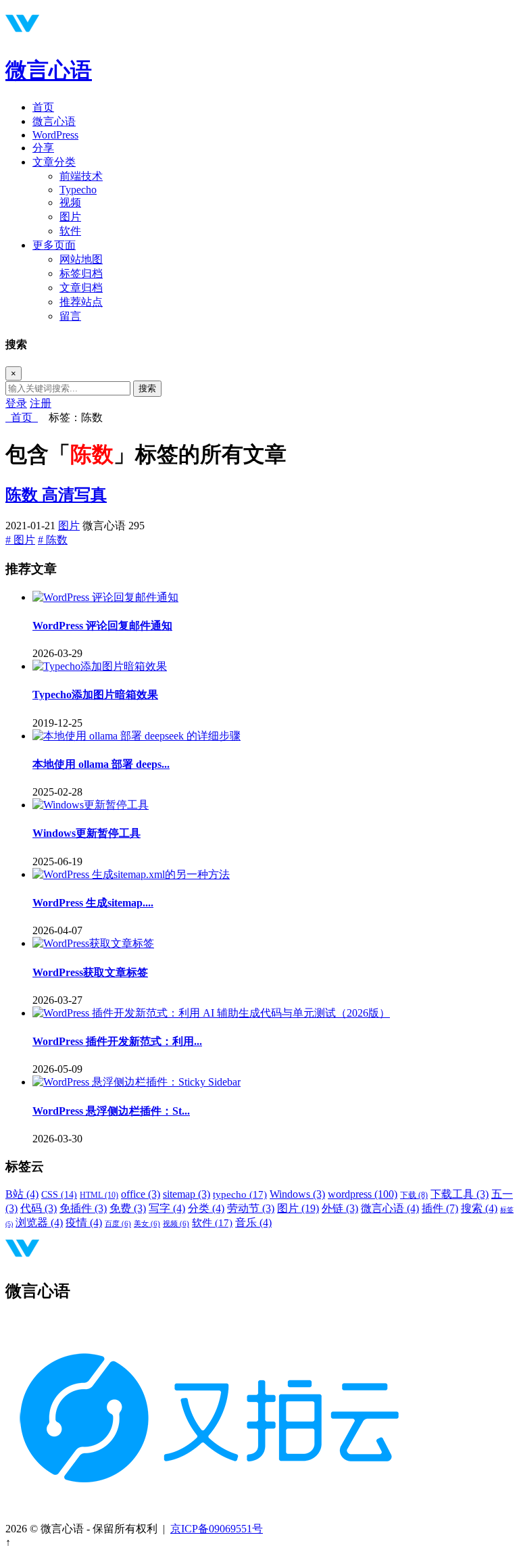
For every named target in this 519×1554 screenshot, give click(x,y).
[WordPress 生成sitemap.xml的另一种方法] (131, 874)
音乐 (253, 1222)
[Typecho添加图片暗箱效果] (99, 666)
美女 (147, 1224)
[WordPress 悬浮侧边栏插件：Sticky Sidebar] (136, 1082)
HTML (99, 1195)
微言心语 (48, 70)
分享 (43, 147)
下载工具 (459, 1194)
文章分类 (54, 162)
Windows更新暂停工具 (86, 833)
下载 (414, 1195)
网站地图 (81, 259)
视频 (70, 202)
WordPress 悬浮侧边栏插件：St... (111, 1111)
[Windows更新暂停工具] (90, 804)
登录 (16, 403)
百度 (118, 1224)
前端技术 (81, 176)
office (140, 1194)
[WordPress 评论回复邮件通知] (105, 597)
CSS (59, 1195)
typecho (240, 1194)
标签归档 (81, 273)
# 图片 (20, 539)
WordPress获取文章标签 (90, 972)
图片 (70, 216)
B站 (22, 1194)
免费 (127, 1208)
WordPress (55, 135)
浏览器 (39, 1222)
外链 (340, 1208)
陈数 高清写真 (56, 495)
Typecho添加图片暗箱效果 (95, 694)
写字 (167, 1208)
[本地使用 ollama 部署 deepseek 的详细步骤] (136, 736)
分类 (206, 1208)
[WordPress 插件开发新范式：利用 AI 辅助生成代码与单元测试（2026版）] (211, 1013)
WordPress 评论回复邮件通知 (102, 625)
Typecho (78, 189)
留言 (70, 316)
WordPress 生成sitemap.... (92, 902)
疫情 (84, 1222)
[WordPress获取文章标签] (93, 943)
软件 (70, 231)
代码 (38, 1208)
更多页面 (54, 245)
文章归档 (81, 287)
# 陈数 (53, 539)
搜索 (147, 388)
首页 (43, 107)
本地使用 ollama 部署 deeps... (101, 764)
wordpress (362, 1194)
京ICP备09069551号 (216, 1528)
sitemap (186, 1194)
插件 (440, 1208)
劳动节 (250, 1208)
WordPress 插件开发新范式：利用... (117, 1041)
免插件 (83, 1208)
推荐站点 (81, 302)
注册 (40, 403)
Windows (297, 1194)
